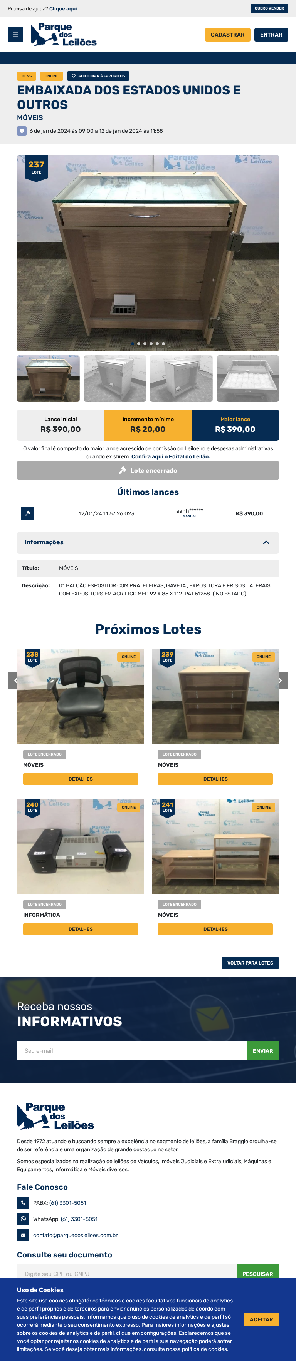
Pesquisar (257, 1274)
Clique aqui (63, 9)
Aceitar (261, 1319)
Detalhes (81, 779)
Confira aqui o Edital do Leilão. (170, 456)
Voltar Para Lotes (250, 963)
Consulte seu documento (64, 1254)
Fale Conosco (42, 1187)
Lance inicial (60, 419)
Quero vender (269, 8)
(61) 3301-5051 (67, 1203)
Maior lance (235, 419)
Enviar (263, 1051)
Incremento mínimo (148, 419)
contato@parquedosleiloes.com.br (75, 1235)
